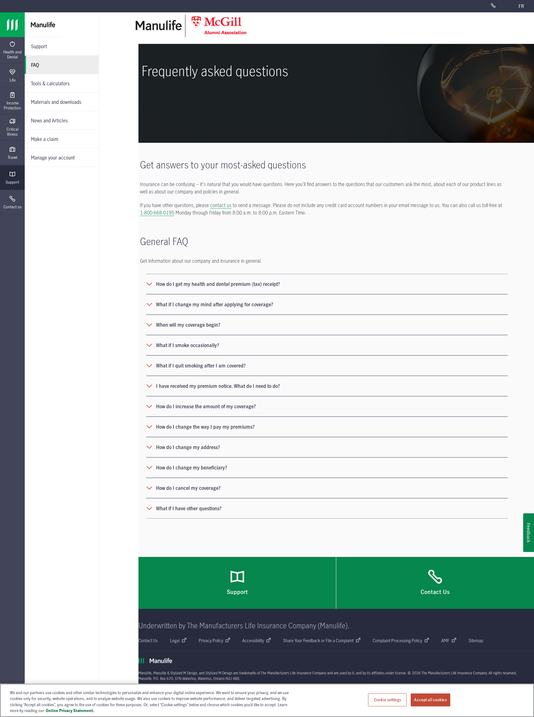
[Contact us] (499, 6)
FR (521, 6)
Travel (12, 157)
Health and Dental (12, 54)
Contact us (12, 207)
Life (12, 80)
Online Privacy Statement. (70, 710)
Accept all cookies (430, 699)
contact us (220, 205)
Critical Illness (12, 131)
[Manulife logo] (12, 24)
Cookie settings (387, 699)
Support (12, 182)
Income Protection (12, 105)
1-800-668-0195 (157, 212)
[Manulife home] (159, 25)
